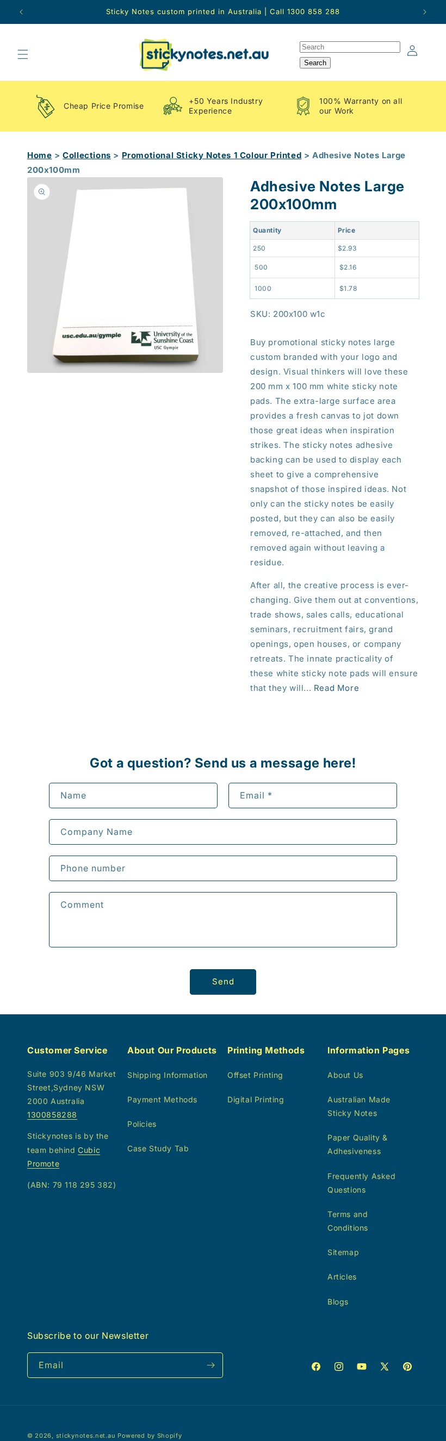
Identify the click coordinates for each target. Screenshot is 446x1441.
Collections (87, 155)
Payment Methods (162, 1099)
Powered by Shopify (149, 1435)
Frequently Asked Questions (361, 1182)
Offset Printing (255, 1075)
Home (39, 155)
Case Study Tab (158, 1148)
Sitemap (343, 1252)
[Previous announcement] (21, 12)
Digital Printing (255, 1099)
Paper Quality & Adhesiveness (357, 1144)
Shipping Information (167, 1075)
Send (223, 981)
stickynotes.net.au (86, 1435)
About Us (345, 1075)
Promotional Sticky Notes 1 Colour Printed (212, 155)
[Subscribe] (210, 1365)
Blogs (338, 1301)
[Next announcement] (425, 12)
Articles (342, 1276)
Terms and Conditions (347, 1220)
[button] (23, 54)
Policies (142, 1123)
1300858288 (52, 1114)
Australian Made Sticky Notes (359, 1106)
